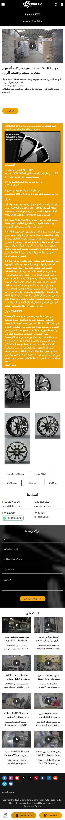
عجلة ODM (41, 474)
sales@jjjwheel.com (11, 506)
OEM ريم (33, 483)
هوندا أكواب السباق (15, 474)
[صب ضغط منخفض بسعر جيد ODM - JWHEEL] (16, 625)
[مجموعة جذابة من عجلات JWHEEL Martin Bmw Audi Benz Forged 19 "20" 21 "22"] (48, 739)
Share (5, 817)
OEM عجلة (12, 483)
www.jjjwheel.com (42, 506)
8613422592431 (15, 518)
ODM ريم (53, 483)
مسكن (33, 21)
